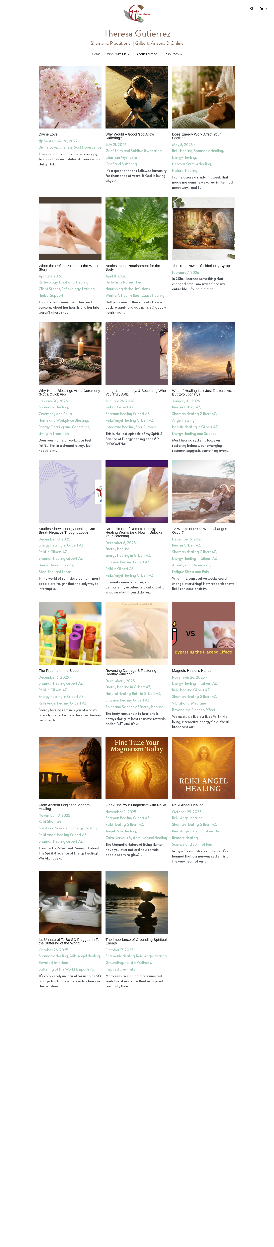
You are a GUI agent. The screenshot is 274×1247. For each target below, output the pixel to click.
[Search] (252, 8)
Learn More (23, 1220)
